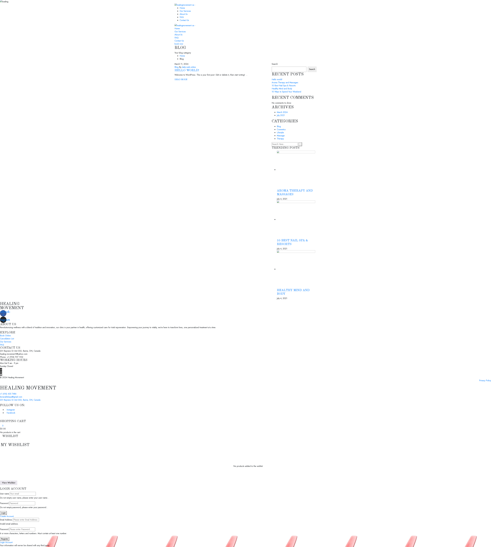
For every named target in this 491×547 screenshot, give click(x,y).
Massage (281, 135)
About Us (184, 14)
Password (4, 503)
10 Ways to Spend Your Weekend (286, 91)
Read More (181, 80)
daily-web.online (189, 67)
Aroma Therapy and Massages (285, 82)
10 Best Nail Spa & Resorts (284, 85)
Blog (176, 67)
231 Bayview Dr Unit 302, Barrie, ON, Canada (20, 399)
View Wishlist (8, 482)
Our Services (185, 11)
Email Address (6, 519)
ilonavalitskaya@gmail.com (11, 396)
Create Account (7, 516)
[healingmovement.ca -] (185, 4)
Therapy (280, 138)
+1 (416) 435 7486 (8, 393)
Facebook (11, 412)
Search (275, 64)
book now (179, 43)
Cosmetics (281, 129)
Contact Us (184, 20)
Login (3, 512)
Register (4, 538)
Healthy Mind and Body (282, 88)
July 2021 (281, 115)
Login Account (6, 542)
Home (182, 8)
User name (4, 493)
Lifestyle (280, 132)
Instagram (11, 409)
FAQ (182, 17)
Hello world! (187, 70)
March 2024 (282, 112)
